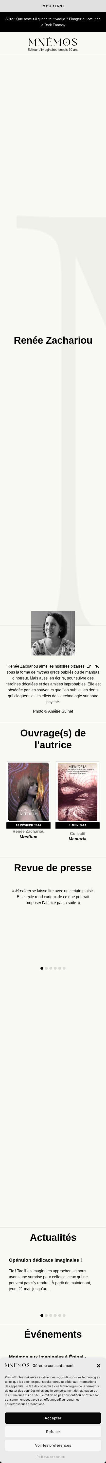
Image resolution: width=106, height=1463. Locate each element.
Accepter (53, 1418)
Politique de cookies (51, 1457)
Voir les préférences (53, 1445)
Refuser (53, 1431)
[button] (98, 1365)
